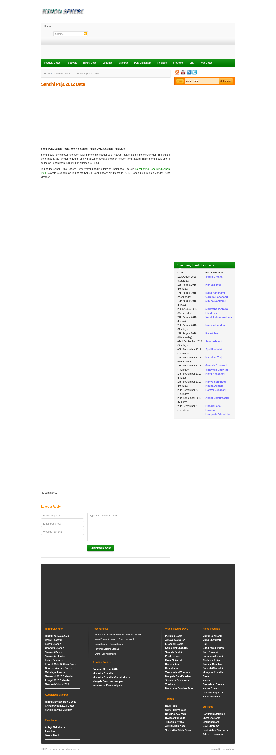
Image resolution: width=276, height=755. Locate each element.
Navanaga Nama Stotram (107, 649)
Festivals (72, 62)
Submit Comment (101, 548)
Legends (108, 62)
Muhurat (123, 62)
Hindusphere (55, 749)
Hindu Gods (88, 63)
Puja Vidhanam (142, 62)
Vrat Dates (205, 63)
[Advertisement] (161, 30)
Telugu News (228, 749)
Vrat (192, 62)
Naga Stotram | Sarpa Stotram (109, 644)
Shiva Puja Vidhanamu (105, 654)
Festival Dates (51, 63)
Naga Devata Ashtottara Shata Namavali (114, 639)
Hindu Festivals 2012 (63, 73)
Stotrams (177, 63)
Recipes (162, 62)
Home (47, 26)
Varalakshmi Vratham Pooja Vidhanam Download (118, 634)
